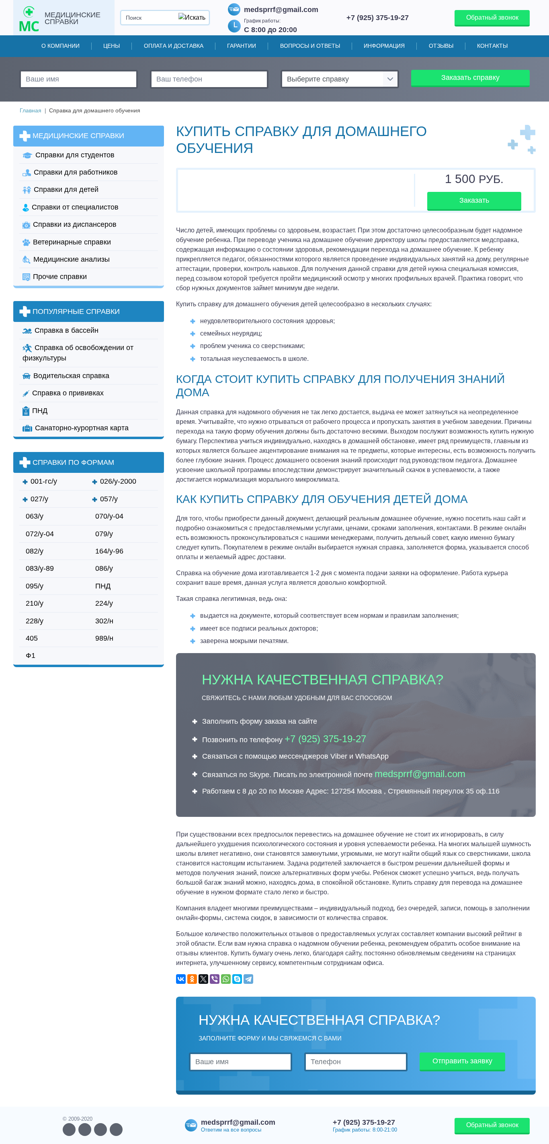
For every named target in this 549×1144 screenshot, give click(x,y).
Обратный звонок (492, 17)
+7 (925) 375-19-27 (377, 17)
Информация (384, 46)
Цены (111, 46)
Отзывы (441, 46)
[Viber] (214, 979)
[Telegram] (248, 979)
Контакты (492, 46)
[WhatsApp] (226, 979)
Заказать (474, 200)
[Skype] (237, 979)
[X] (203, 979)
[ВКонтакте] (181, 979)
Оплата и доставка (173, 46)
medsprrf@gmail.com (281, 10)
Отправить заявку (462, 1061)
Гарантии (241, 46)
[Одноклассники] (192, 979)
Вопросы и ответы (310, 46)
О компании (60, 46)
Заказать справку (470, 77)
